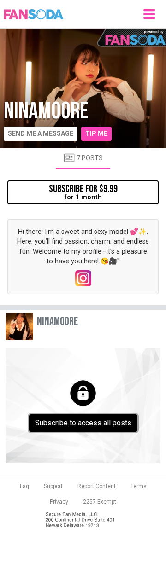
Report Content (96, 486)
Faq (24, 486)
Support (53, 486)
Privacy (59, 502)
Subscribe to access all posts (83, 422)
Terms (138, 486)
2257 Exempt (99, 502)
